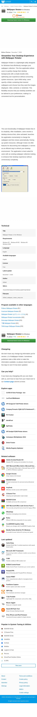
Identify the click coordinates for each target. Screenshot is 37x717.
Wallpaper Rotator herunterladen (11, 317)
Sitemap (3, 686)
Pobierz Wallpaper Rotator (9, 308)
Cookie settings (24, 692)
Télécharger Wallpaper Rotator (10, 326)
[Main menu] (35, 1)
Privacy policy (23, 682)
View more (18, 665)
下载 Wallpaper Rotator (8, 323)
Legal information (24, 686)
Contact (3, 679)
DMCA (21, 689)
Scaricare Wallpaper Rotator (10, 311)
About (3, 676)
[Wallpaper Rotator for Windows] (3, 11)
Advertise (4, 682)
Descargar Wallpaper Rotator (10, 320)
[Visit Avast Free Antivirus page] (18, 16)
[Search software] (31, 1)
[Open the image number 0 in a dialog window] (14, 178)
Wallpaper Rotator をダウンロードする (13, 314)
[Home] (2, 6)
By (9, 12)
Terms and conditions (25, 676)
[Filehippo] (6, 1)
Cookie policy (23, 679)
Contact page (9, 382)
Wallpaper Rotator (18, 9)
